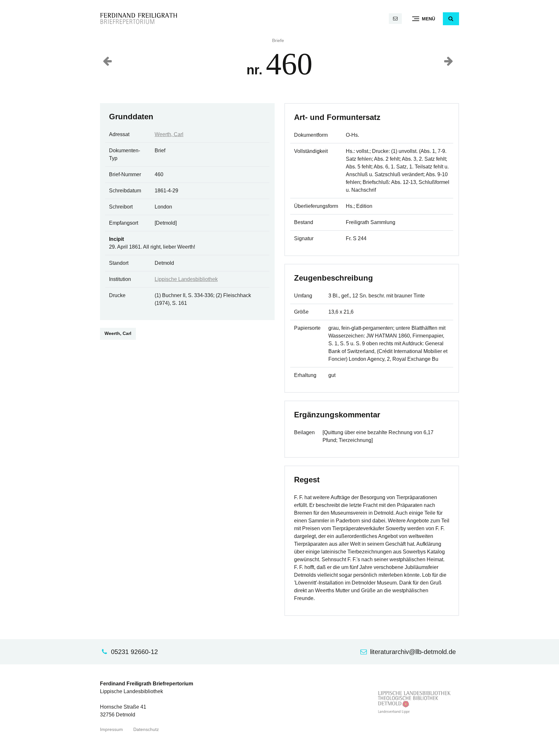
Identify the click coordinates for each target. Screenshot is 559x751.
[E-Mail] (395, 18)
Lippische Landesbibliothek (186, 279)
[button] (451, 18)
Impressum (111, 729)
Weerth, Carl (169, 134)
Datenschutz (146, 729)
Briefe (278, 40)
